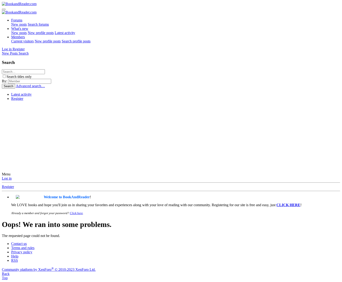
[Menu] (4, 9)
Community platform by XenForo (49, 270)
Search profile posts (76, 41)
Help (14, 256)
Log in (7, 178)
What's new (19, 29)
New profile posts (41, 33)
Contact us (19, 244)
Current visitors (22, 41)
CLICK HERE (288, 205)
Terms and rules (22, 248)
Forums (16, 20)
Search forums (38, 24)
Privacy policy (21, 252)
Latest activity (65, 33)
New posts (19, 24)
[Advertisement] (171, 137)
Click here (76, 213)
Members (18, 37)
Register (17, 99)
